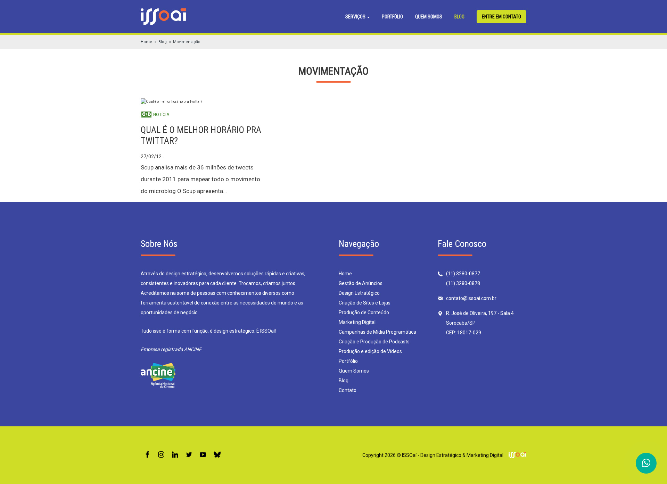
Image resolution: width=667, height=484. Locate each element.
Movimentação (186, 42)
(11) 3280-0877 (463, 273)
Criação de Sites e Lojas (364, 303)
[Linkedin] (175, 455)
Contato (347, 390)
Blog (459, 16)
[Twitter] (189, 455)
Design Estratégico (359, 293)
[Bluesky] (217, 455)
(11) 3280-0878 (463, 283)
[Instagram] (161, 455)
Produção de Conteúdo (364, 312)
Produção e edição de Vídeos (370, 351)
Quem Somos (428, 16)
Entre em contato (501, 16)
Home (146, 42)
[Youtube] (203, 455)
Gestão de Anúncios (360, 283)
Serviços (356, 16)
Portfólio (392, 16)
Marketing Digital (357, 322)
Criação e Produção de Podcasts (374, 341)
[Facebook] (147, 455)
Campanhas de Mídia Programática (377, 332)
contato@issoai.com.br (471, 298)
